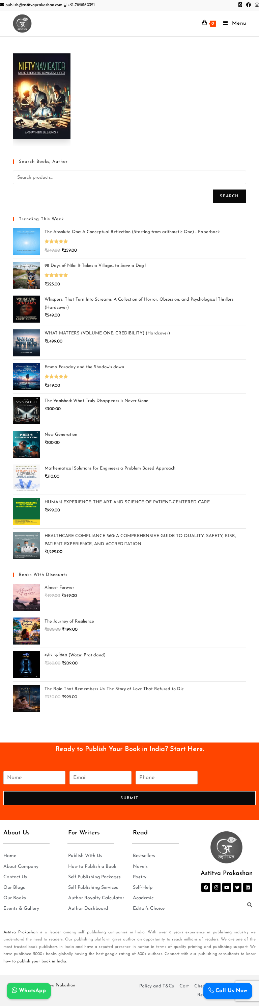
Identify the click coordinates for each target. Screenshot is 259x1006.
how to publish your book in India (34, 961)
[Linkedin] (247, 887)
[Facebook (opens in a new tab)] (248, 5)
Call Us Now (230, 991)
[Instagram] (216, 887)
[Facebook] (205, 887)
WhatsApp (31, 991)
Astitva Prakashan (20, 932)
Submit (129, 798)
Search (229, 196)
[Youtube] (226, 887)
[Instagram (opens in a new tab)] (256, 5)
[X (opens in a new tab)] (240, 5)
